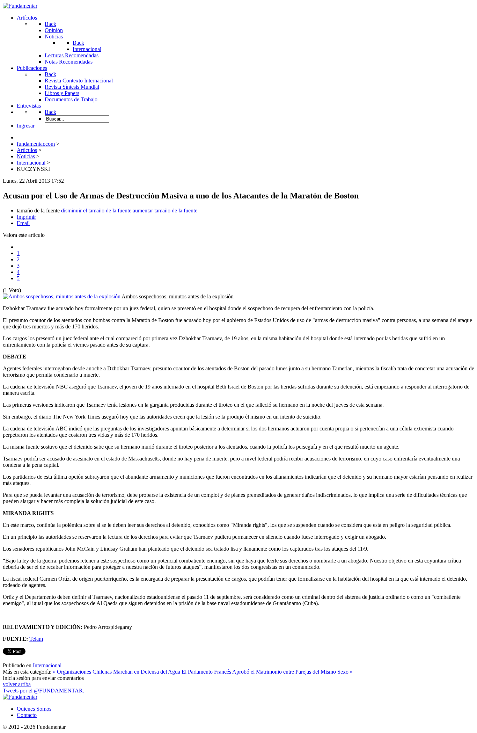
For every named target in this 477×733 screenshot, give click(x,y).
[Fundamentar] (20, 6)
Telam (36, 639)
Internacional (47, 665)
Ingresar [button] (26, 126)
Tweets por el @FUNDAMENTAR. (43, 691)
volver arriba (17, 684)
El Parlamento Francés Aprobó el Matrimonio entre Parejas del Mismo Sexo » (267, 672)
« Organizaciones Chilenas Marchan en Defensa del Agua (116, 672)
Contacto (27, 715)
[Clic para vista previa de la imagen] (62, 296)
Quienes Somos (34, 709)
